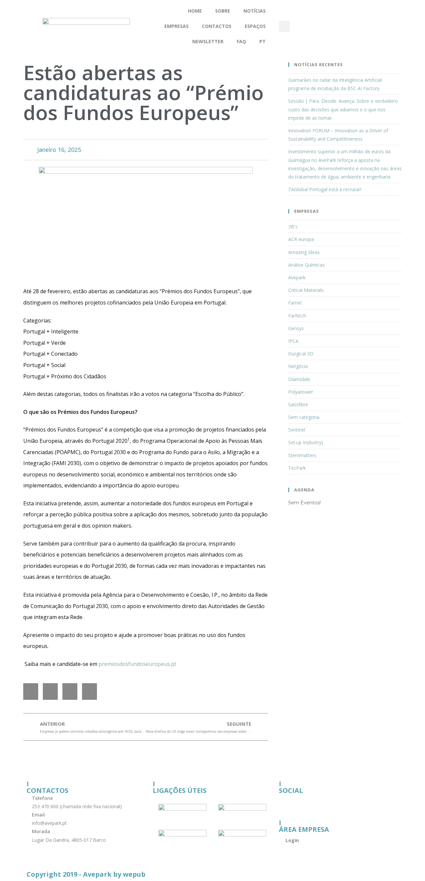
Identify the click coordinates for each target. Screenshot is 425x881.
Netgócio (298, 366)
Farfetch (297, 316)
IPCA (293, 341)
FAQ (241, 41)
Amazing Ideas (304, 252)
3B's (293, 226)
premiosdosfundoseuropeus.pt (137, 664)
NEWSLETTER (207, 41)
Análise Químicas (306, 265)
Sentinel (296, 430)
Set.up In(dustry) (305, 442)
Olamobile (299, 379)
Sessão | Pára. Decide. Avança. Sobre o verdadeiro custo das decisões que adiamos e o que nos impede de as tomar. (343, 109)
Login (292, 840)
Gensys (296, 328)
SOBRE (222, 11)
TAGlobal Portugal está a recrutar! (324, 189)
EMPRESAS (176, 26)
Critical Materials (306, 290)
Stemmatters (302, 455)
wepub (134, 874)
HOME (195, 11)
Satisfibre (298, 404)
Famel (294, 303)
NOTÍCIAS (254, 11)
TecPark (297, 468)
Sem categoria (303, 417)
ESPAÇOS (255, 26)
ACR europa (301, 239)
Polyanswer (300, 392)
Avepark (296, 277)
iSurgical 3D (300, 353)
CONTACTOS (216, 26)
